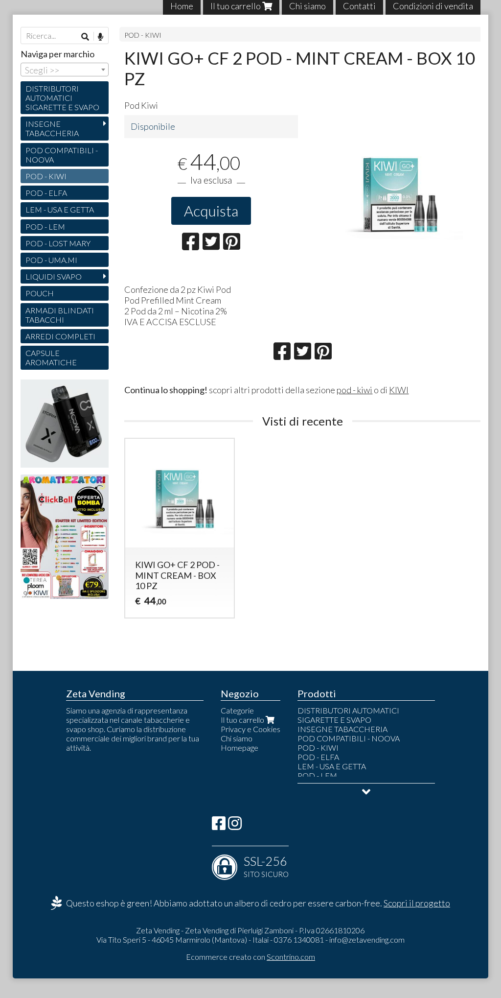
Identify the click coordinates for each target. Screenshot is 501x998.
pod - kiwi (354, 389)
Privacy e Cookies (250, 729)
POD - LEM (45, 226)
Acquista (211, 210)
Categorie (237, 710)
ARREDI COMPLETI (60, 336)
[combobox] (65, 69)
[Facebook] (219, 826)
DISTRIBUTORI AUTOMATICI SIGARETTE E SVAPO (62, 98)
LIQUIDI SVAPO (53, 276)
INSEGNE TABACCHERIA (52, 128)
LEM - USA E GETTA (59, 209)
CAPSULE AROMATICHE (51, 357)
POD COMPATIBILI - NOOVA (61, 154)
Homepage (239, 747)
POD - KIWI (142, 35)
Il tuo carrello (243, 719)
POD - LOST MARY (58, 243)
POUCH (39, 293)
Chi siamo (236, 738)
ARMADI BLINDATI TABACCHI (59, 315)
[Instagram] (235, 826)
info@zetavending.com (367, 939)
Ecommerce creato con (250, 956)
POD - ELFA (46, 192)
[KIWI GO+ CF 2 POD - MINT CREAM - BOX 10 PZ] (393, 187)
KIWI (399, 389)
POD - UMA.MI (51, 259)
